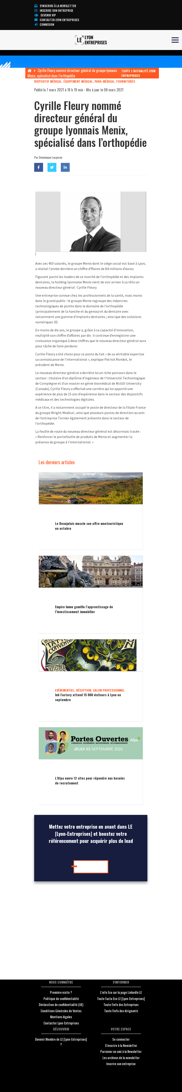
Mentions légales (61, 1016)
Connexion (47, 24)
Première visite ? (61, 992)
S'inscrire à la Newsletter (121, 1045)
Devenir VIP (48, 15)
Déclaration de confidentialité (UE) (61, 1004)
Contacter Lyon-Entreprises (61, 1022)
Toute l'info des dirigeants (121, 1010)
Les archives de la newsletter (121, 1057)
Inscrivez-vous (92, 867)
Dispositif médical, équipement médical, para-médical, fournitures (84, 81)
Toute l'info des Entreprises (120, 1004)
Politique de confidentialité (61, 998)
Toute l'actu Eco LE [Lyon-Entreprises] (121, 998)
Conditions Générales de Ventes (61, 1010)
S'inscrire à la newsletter (58, 5)
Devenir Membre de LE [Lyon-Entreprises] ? (61, 1042)
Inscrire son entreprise (56, 10)
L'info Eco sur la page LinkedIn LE (121, 992)
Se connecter (121, 1039)
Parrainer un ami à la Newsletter (121, 1051)
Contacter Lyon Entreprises (59, 19)
